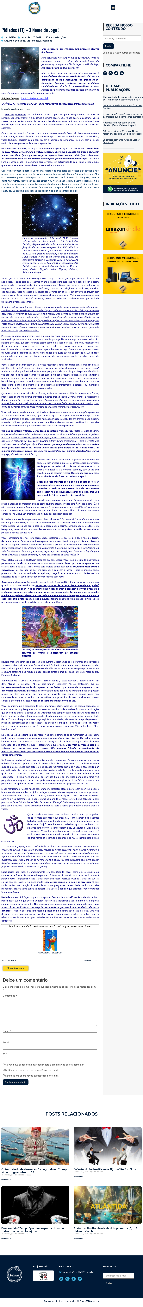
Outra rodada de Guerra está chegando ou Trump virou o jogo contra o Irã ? (123, 98)
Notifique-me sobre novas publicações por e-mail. (32, 1075)
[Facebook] (111, 73)
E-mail (7, 1042)
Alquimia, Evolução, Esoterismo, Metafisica (28, 40)
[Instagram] (105, 73)
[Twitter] (116, 73)
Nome (7, 1031)
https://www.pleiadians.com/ (15, 109)
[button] (113, 7)
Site (5, 1053)
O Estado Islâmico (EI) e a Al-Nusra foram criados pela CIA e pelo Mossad (122, 132)
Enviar (108, 46)
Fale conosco (66, 1266)
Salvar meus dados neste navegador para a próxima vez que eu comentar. (44, 1065)
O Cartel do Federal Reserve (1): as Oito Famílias (105, 1169)
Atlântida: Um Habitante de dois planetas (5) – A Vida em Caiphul (119, 124)
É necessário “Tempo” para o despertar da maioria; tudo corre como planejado (123, 115)
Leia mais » (6, 1180)
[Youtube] (122, 73)
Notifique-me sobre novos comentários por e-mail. (32, 1070)
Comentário (10, 996)
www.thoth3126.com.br (50, 952)
